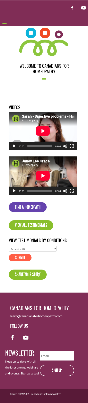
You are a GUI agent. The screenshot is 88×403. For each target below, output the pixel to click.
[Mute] (65, 146)
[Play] (14, 146)
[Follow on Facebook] (72, 8)
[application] (43, 131)
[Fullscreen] (72, 146)
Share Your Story (28, 274)
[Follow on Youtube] (83, 7)
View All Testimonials (31, 225)
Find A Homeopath (28, 207)
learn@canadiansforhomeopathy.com (36, 316)
